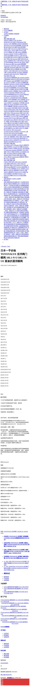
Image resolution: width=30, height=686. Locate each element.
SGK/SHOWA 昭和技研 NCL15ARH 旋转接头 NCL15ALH (15, 622)
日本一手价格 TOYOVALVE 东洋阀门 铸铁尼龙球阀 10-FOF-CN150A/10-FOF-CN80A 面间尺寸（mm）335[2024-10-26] (16, 551)
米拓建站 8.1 (10, 677)
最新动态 (3, 640)
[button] (3, 246)
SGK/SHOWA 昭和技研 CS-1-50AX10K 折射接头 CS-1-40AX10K (15, 603)
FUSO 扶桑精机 (5, 626)
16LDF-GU (21, 531)
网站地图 (6, 653)
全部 (5, 37)
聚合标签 (6, 655)
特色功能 (3, 650)
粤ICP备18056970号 (6, 674)
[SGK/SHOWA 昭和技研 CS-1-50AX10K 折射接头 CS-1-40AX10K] (15, 601)
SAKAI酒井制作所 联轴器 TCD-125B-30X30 (16, 587)
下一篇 (16, 568)
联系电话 (3, 15)
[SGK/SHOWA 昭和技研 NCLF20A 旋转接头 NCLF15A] (15, 608)
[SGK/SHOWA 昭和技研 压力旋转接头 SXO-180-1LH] (15, 614)
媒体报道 (6, 576)
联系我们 (6, 635)
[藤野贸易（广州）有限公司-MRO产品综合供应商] (15, 4)
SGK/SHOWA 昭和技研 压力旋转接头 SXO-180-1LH (15, 616)
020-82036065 (4, 17)
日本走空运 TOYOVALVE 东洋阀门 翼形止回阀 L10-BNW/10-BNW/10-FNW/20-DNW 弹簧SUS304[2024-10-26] (16, 544)
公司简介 (6, 633)
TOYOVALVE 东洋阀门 (10, 531)
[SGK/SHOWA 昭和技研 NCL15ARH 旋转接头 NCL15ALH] (15, 620)
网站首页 (6, 28)
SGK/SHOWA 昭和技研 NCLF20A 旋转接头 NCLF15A (15, 610)
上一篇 (16, 563)
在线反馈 (6, 637)
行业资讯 (6, 578)
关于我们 (3, 630)
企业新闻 (6, 580)
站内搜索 (6, 657)
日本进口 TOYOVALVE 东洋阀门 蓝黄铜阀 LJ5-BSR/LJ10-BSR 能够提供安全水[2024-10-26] (16, 538)
